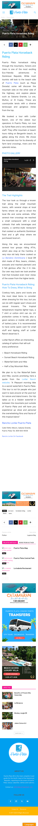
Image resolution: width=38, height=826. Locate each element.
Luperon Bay (31, 535)
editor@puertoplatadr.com (23, 787)
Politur (4, 535)
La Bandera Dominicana (13, 258)
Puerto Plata (10, 17)
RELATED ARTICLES (10, 542)
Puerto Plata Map (21, 548)
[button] (3, 12)
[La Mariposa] (7, 705)
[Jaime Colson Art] (7, 725)
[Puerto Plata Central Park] (7, 560)
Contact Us (15, 809)
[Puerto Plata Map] (7, 550)
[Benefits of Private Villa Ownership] (7, 695)
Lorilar (29, 511)
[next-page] (6, 578)
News (4, 563)
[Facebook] (11, 45)
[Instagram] (16, 801)
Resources (23, 809)
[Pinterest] (20, 45)
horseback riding (20, 511)
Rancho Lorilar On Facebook (12, 436)
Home (3, 17)
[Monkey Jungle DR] (7, 715)
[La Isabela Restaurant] (7, 570)
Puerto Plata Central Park (24, 558)
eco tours (10, 511)
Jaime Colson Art (20, 723)
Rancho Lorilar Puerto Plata (16, 423)
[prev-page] (3, 578)
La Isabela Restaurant (22, 568)
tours (10, 513)
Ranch (4, 513)
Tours (12, 30)
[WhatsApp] (25, 45)
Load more (18, 733)
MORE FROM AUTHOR (26, 542)
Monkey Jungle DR (20, 713)
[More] (30, 45)
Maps (4, 553)
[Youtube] (27, 801)
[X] (16, 45)
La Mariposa (18, 703)
